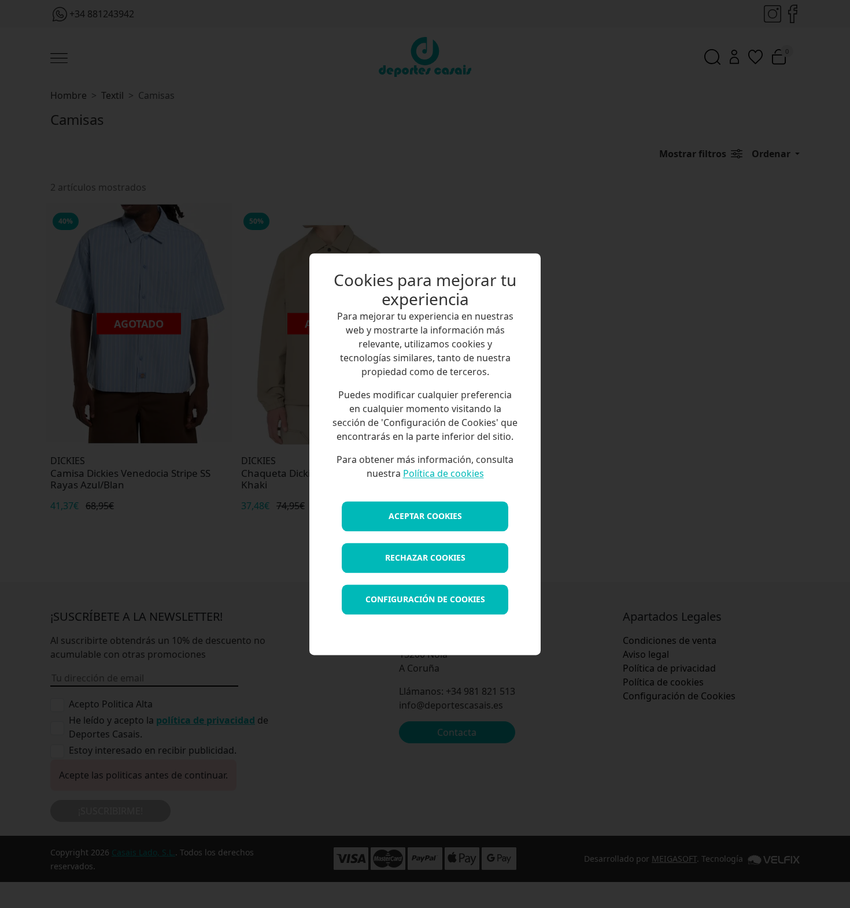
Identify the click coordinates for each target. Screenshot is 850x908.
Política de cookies (443, 473)
